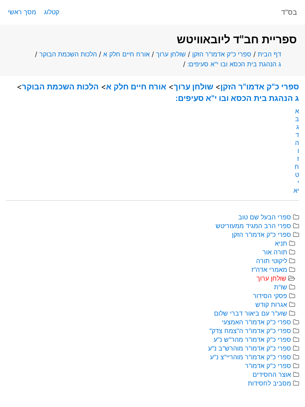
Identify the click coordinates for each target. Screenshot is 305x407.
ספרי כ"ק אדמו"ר (268, 366)
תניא (281, 243)
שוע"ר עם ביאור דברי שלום (250, 313)
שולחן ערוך (171, 54)
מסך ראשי (22, 12)
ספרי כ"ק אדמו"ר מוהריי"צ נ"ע (250, 357)
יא (296, 190)
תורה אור (275, 252)
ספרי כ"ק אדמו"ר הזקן (221, 54)
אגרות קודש (271, 304)
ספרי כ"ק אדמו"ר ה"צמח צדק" (250, 331)
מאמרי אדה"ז (269, 269)
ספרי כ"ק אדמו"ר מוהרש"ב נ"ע (249, 348)
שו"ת (280, 287)
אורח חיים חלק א (126, 54)
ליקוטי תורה (271, 261)
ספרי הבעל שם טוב (264, 217)
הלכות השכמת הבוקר (68, 54)
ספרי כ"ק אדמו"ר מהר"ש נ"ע (252, 339)
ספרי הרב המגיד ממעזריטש (253, 226)
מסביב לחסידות (269, 383)
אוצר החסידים (272, 374)
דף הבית (269, 54)
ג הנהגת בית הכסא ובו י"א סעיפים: (234, 64)
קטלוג (51, 12)
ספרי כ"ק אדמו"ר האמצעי (256, 322)
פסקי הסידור (270, 296)
